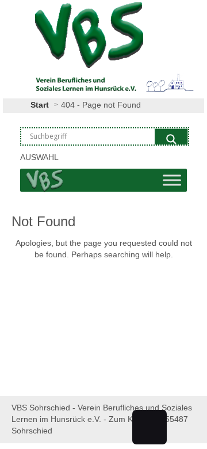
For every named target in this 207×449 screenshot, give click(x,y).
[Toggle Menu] (172, 179)
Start (39, 104)
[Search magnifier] (171, 139)
